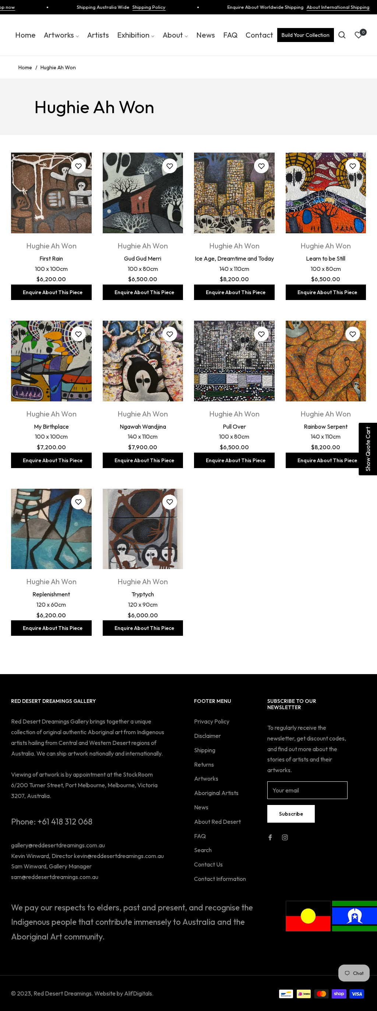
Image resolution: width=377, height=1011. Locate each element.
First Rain (51, 258)
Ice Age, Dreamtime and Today (234, 258)
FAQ (200, 836)
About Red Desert (217, 821)
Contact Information (220, 878)
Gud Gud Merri (142, 258)
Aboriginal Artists (216, 792)
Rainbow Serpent (326, 426)
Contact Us (208, 864)
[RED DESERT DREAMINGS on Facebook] (270, 837)
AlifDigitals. (139, 993)
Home (25, 67)
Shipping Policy (137, 7)
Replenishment (51, 594)
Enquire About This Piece (52, 292)
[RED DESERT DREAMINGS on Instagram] (285, 837)
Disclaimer (207, 735)
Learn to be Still (325, 258)
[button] (342, 35)
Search (203, 850)
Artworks (206, 778)
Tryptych (142, 594)
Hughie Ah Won (51, 245)
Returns (204, 764)
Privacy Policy (211, 721)
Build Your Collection (306, 35)
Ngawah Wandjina (143, 426)
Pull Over (234, 426)
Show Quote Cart (367, 449)
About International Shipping (326, 7)
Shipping (204, 750)
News (201, 807)
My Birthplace (51, 426)
